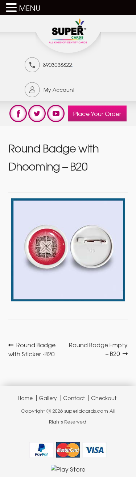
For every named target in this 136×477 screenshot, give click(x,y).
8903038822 (57, 64)
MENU (30, 8)
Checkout (103, 397)
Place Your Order (97, 113)
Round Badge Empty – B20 (98, 349)
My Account (59, 89)
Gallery (48, 397)
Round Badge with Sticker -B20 (32, 349)
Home (25, 397)
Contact (74, 397)
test (18, 113)
